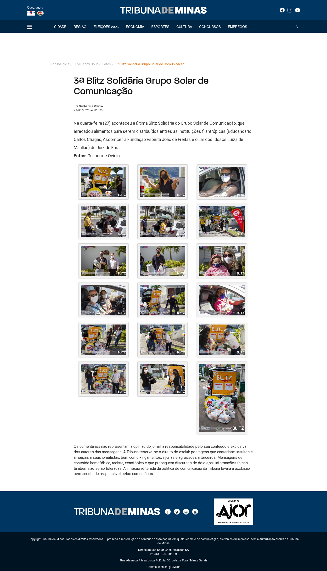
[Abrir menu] (29, 26)
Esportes (160, 26)
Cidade (60, 26)
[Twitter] (177, 512)
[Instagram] (290, 10)
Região (79, 26)
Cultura (184, 26)
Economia (135, 26)
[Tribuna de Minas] (163, 10)
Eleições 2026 (106, 26)
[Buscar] (296, 26)
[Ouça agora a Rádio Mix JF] (40, 13)
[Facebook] (282, 10)
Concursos (210, 26)
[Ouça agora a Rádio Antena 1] (31, 13)
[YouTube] (297, 10)
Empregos (237, 26)
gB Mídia (174, 567)
